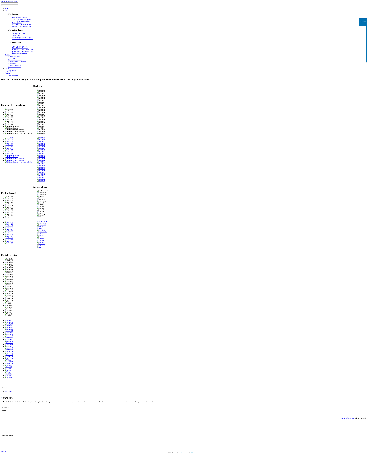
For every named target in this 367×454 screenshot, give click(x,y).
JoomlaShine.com (182, 452)
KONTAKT (363, 21)
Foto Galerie (8, 391)
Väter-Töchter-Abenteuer (20, 48)
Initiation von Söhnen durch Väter (22, 49)
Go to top (3, 451)
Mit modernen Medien (23, 21)
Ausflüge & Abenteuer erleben (21, 26)
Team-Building (16, 35)
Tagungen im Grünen (18, 33)
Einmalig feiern (17, 23)
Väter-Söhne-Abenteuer (19, 46)
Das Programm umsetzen (19, 17)
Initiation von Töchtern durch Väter (23, 51)
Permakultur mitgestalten (19, 53)
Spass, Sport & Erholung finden (21, 37)
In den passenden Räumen (24, 19)
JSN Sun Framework (195, 452)
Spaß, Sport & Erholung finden (21, 24)
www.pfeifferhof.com (347, 418)
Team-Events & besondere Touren (22, 39)
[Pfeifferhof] (9, 1)
